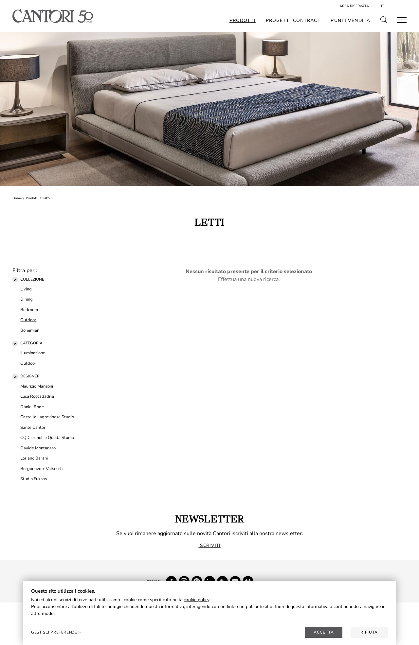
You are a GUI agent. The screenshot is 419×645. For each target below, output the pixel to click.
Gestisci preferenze (54, 632)
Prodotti (242, 20)
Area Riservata (354, 6)
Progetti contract (293, 20)
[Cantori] (52, 16)
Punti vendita (350, 20)
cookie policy (196, 600)
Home (17, 198)
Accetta (324, 632)
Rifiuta (369, 632)
